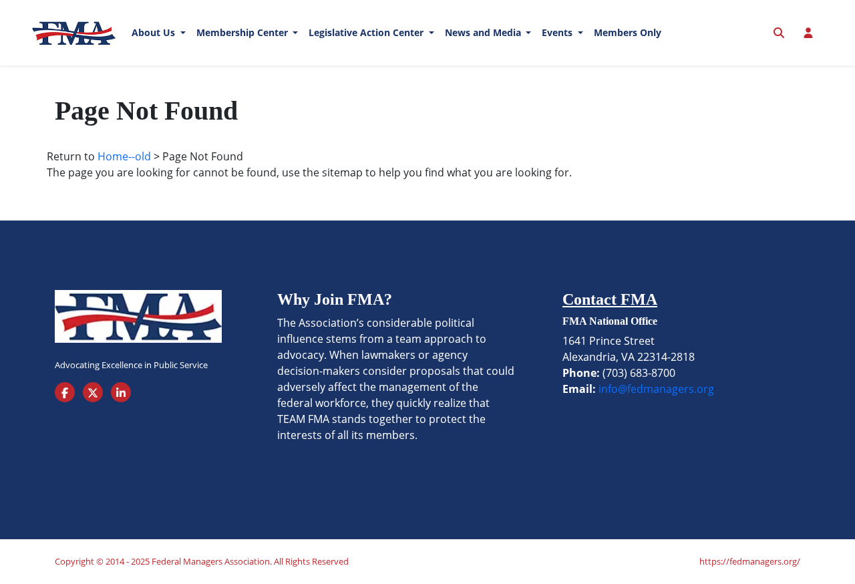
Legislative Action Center (367, 32)
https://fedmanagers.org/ (749, 561)
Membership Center (243, 32)
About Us (155, 32)
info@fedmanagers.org (656, 389)
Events (558, 32)
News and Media (484, 32)
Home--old (124, 156)
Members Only (627, 32)
